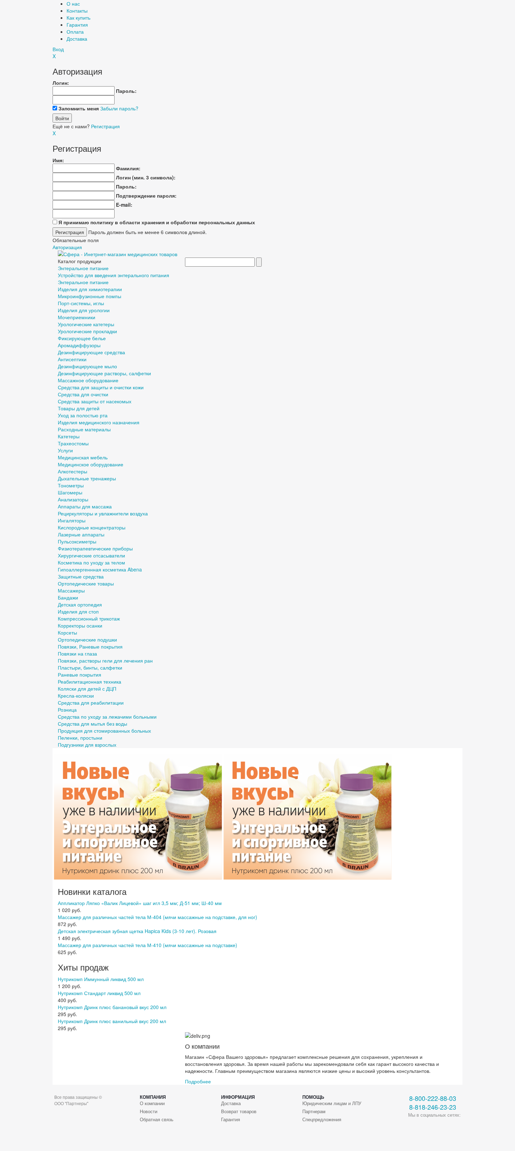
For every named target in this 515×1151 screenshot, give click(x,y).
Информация (238, 1097)
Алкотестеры (72, 471)
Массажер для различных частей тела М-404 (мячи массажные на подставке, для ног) (157, 916)
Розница (67, 709)
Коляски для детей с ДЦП (87, 688)
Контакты (77, 10)
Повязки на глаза (77, 653)
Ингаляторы (71, 520)
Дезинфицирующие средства (91, 352)
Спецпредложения (321, 1119)
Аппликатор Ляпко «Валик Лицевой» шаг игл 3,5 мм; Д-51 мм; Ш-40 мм (140, 902)
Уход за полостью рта (83, 415)
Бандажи (68, 597)
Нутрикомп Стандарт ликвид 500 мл (99, 992)
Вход (58, 49)
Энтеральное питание (83, 268)
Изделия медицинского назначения (98, 422)
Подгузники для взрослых (87, 744)
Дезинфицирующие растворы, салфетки (104, 373)
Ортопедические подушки (87, 639)
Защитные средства (81, 576)
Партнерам (313, 1111)
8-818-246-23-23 (432, 1107)
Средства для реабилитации (91, 702)
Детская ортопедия (80, 604)
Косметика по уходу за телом (91, 562)
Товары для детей (78, 408)
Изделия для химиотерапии (90, 289)
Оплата (75, 31)
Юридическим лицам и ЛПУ (331, 1103)
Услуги (65, 450)
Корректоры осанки (80, 625)
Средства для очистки (83, 394)
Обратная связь (156, 1119)
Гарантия (77, 24)
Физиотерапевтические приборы (95, 548)
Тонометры (71, 485)
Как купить (78, 17)
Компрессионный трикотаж (89, 618)
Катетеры (69, 436)
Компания (153, 1097)
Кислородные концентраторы (91, 527)
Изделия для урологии (84, 310)
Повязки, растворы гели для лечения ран (105, 660)
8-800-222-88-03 (432, 1098)
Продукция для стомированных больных (104, 730)
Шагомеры (70, 492)
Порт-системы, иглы (81, 303)
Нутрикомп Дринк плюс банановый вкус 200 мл (112, 1006)
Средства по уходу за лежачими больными (107, 716)
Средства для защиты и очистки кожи (101, 387)
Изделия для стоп (78, 611)
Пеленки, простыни (80, 737)
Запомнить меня (79, 108)
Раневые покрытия (79, 674)
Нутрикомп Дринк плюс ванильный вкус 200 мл (112, 1021)
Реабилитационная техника (89, 681)
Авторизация (67, 247)
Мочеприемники (76, 317)
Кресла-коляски (76, 695)
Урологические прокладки (87, 331)
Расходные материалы (84, 429)
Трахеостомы (73, 443)
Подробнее (198, 1081)
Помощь (313, 1097)
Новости (148, 1111)
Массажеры (71, 590)
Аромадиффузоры (79, 345)
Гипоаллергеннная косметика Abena (100, 569)
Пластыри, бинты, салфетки (90, 667)
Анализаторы (73, 499)
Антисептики (72, 359)
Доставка (77, 38)
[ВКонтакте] (413, 1126)
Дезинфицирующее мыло (87, 366)
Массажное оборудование (88, 380)
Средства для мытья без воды (92, 723)
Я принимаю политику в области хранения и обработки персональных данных (157, 222)
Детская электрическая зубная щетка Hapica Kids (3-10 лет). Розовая (137, 930)
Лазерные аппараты (81, 534)
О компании (152, 1103)
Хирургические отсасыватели (91, 555)
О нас (73, 3)
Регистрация (105, 126)
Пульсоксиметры (77, 541)
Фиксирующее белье (82, 338)
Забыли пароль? (119, 108)
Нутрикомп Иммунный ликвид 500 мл (101, 978)
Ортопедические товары (86, 583)
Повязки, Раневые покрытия (90, 646)
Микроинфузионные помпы (89, 296)
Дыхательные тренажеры (87, 478)
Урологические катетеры (86, 324)
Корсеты (67, 632)
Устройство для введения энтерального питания (113, 275)
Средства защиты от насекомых (94, 401)
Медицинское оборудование (90, 464)
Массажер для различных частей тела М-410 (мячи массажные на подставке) (147, 944)
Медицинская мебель (83, 457)
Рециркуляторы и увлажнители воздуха (103, 513)
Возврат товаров (238, 1111)
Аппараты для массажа (85, 506)
